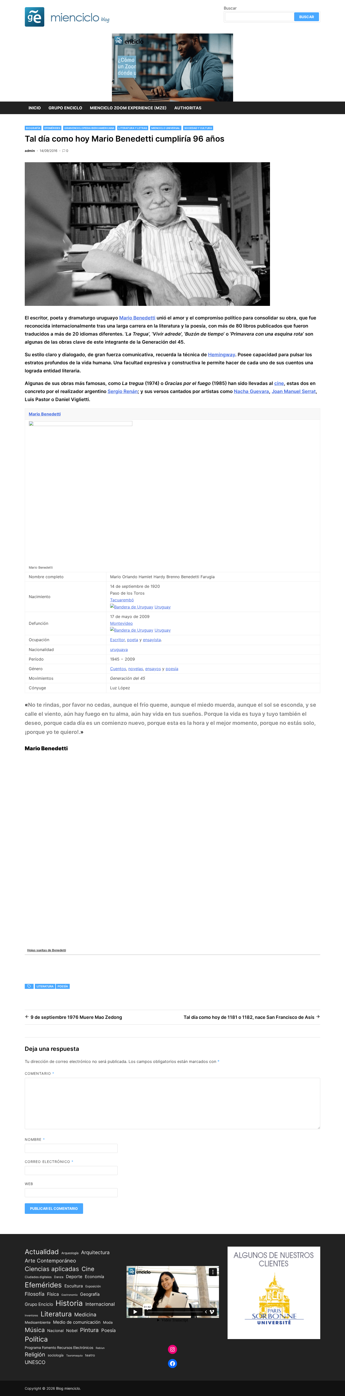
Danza (58, 1277)
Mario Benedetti (137, 318)
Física (53, 1294)
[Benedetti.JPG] (80, 424)
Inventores (31, 1315)
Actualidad (42, 1252)
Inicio (35, 107)
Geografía (90, 1294)
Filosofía (34, 1294)
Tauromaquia (74, 1355)
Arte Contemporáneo (50, 1260)
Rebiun (100, 1348)
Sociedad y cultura (198, 127)
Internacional (100, 1304)
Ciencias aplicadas (52, 1269)
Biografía (33, 127)
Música (35, 1330)
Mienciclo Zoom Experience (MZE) (128, 107)
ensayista (152, 639)
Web (29, 1184)
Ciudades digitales (38, 1277)
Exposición (93, 1286)
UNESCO (35, 1362)
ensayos (153, 668)
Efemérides (52, 127)
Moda (108, 1322)
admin (30, 151)
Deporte (74, 1276)
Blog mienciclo (68, 1388)
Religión (35, 1354)
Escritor (117, 639)
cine (279, 383)
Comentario (39, 1073)
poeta (132, 639)
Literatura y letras (132, 127)
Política (36, 1339)
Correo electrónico (49, 1161)
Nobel (72, 1330)
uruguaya (119, 649)
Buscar (230, 8)
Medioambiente (38, 1322)
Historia (69, 1303)
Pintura (89, 1329)
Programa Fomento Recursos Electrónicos (59, 1347)
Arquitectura (95, 1252)
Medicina (85, 1314)
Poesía (63, 986)
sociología (56, 1355)
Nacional (55, 1330)
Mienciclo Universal (165, 127)
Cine (88, 1269)
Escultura (73, 1285)
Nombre (35, 1139)
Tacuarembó (122, 599)
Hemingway (221, 355)
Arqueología (70, 1253)
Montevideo (121, 623)
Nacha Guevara (251, 391)
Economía (94, 1276)
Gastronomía (69, 1294)
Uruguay (163, 606)
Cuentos (118, 668)
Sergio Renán (123, 391)
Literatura (45, 986)
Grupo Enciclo (65, 107)
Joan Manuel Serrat (294, 391)
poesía (172, 668)
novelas (135, 668)
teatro (90, 1355)
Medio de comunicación (77, 1322)
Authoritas (187, 107)
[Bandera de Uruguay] (131, 606)
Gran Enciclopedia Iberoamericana (89, 127)
